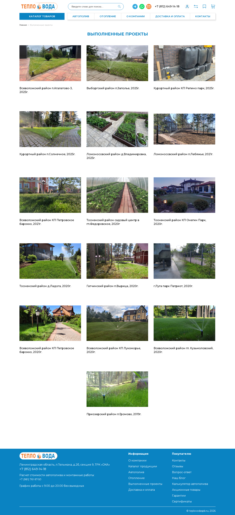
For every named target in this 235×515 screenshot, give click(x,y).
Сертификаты (182, 501)
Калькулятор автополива (190, 484)
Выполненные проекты (41, 25)
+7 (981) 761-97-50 (30, 479)
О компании (135, 16)
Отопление (108, 16)
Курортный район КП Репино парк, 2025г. (184, 88)
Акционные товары (186, 489)
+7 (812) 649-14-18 (167, 6)
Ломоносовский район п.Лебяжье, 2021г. (183, 154)
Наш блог (179, 478)
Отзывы (177, 466)
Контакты (202, 16)
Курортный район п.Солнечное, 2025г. (47, 154)
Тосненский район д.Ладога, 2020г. (45, 286)
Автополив (80, 16)
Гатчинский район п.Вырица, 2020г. (112, 286)
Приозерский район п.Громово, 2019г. (114, 414)
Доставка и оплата (170, 16)
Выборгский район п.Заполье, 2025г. (113, 88)
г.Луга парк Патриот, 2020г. (173, 286)
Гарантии (179, 495)
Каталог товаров (42, 16)
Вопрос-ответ (181, 472)
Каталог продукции (142, 466)
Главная (23, 25)
